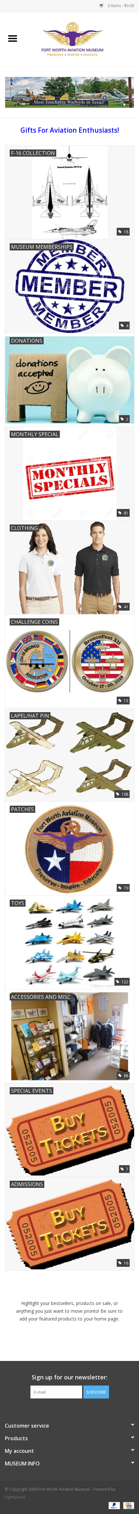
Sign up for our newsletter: (69, 1377)
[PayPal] (113, 1505)
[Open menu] (12, 38)
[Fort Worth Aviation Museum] (82, 39)
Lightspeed (15, 1497)
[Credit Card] (127, 1505)
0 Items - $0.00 (120, 5)
